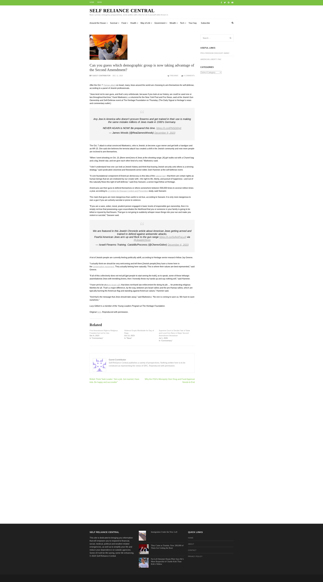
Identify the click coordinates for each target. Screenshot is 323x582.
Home (92, 2)
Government (159, 23)
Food (124, 23)
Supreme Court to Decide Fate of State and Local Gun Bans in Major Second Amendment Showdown (174, 333)
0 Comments (189, 76)
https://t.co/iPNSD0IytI (168, 128)
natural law (160, 176)
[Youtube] (232, 3)
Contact (192, 550)
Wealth (173, 23)
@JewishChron (142, 240)
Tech (182, 23)
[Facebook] (221, 3)
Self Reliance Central (122, 10)
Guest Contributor (101, 76)
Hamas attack (109, 85)
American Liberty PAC (210, 59)
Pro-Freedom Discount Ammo (214, 53)
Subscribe (205, 23)
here (99, 312)
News (99, 2)
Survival (113, 23)
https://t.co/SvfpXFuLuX (172, 237)
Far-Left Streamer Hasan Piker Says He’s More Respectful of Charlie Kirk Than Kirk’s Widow (167, 561)
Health (133, 23)
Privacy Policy (195, 556)
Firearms (174, 76)
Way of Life (145, 23)
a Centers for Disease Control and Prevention (127, 191)
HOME (190, 538)
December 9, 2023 (164, 132)
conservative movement (103, 267)
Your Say (193, 23)
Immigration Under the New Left (164, 532)
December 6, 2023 (178, 244)
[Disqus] (142, 418)
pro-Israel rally (114, 285)
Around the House (98, 23)
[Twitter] (225, 3)
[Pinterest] (229, 3)
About (191, 544)
